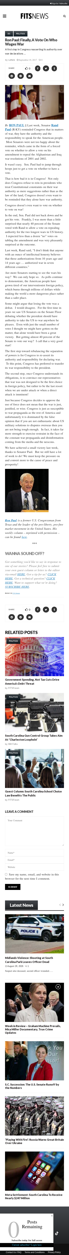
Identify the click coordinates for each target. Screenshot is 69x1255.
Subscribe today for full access (27, 1240)
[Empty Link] (60, 904)
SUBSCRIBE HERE (17, 587)
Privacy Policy (54, 1252)
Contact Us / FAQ (13, 1252)
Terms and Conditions (35, 1252)
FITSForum (13, 688)
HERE (21, 574)
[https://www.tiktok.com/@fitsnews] (57, 1233)
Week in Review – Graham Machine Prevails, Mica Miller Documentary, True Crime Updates (33, 1029)
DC (9, 34)
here (24, 537)
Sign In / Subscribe (59, 3)
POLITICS (20, 34)
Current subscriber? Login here (27, 1244)
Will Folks (13, 744)
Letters (11, 60)
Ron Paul (11, 520)
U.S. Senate (16, 593)
